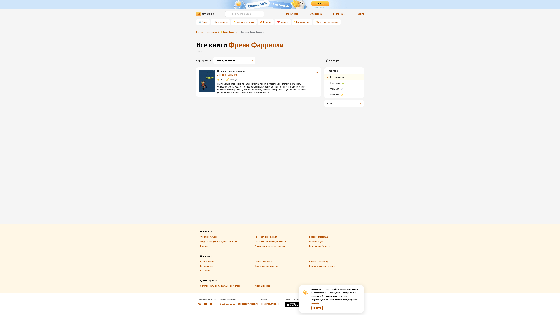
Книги (204, 22)
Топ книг (284, 22)
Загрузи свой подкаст (327, 22)
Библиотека (316, 14)
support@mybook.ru (248, 304)
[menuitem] (344, 82)
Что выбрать (291, 14)
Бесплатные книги (245, 22)
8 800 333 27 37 (227, 304)
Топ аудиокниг (303, 22)
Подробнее (316, 303)
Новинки (267, 22)
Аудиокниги (222, 22)
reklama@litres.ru (270, 304)
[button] (344, 70)
